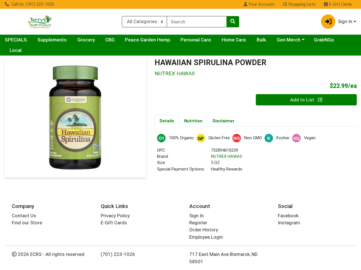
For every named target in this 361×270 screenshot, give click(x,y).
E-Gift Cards (340, 4)
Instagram (289, 222)
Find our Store (27, 222)
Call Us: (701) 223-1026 (32, 4)
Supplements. (53, 40)
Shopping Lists (301, 4)
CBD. (110, 40)
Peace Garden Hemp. (148, 40)
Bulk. (262, 40)
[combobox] (197, 21)
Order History (203, 230)
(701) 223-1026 (118, 254)
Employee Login (206, 237)
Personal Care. (196, 40)
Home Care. (234, 40)
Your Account (260, 4)
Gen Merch (288, 40)
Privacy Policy (115, 215)
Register (198, 222)
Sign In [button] (345, 21)
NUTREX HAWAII (226, 156)
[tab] (167, 120)
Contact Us (24, 215)
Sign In (196, 215)
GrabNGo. (324, 40)
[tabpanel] (256, 155)
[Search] (232, 21)
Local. (16, 50)
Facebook (288, 215)
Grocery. (86, 40)
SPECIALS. (16, 40)
